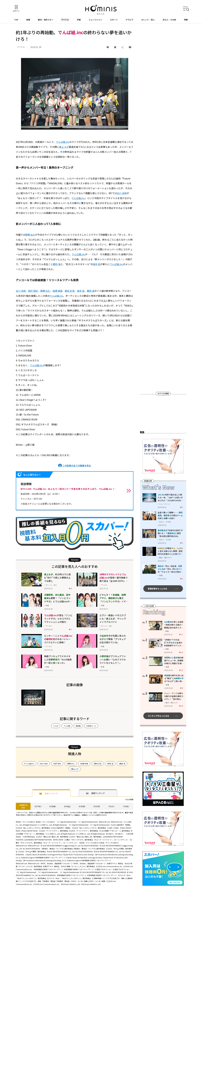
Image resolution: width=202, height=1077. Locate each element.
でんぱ (55, 726)
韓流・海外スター (45, 19)
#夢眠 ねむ (71, 763)
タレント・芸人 (148, 19)
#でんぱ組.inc (29, 763)
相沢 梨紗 (33, 291)
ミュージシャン (95, 19)
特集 (186, 19)
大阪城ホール (91, 726)
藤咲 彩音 (70, 291)
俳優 (28, 19)
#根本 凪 (110, 763)
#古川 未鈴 (44, 763)
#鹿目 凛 (122, 763)
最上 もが (64, 147)
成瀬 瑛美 (57, 291)
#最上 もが (75, 769)
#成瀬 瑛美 (84, 763)
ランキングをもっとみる (158, 715)
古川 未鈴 (122, 193)
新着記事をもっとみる (157, 588)
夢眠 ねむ (30, 234)
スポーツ (114, 19)
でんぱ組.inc (62, 142)
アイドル (65, 19)
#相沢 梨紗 (57, 763)
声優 (79, 19)
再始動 (78, 726)
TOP (16, 19)
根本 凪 (96, 264)
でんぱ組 (67, 726)
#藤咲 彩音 (98, 763)
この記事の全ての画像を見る (76, 465)
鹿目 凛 (56, 264)
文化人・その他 (169, 19)
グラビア (129, 19)
